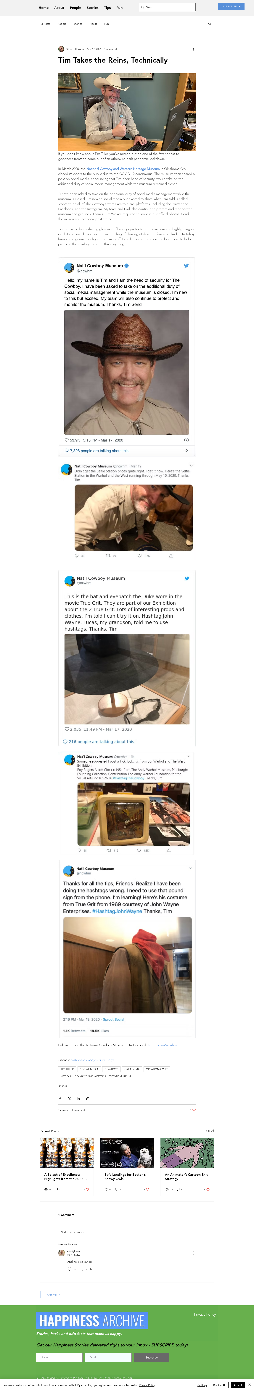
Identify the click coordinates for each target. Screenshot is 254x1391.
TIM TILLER (67, 1069)
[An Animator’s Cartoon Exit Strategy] (187, 1153)
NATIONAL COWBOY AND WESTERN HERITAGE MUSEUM (96, 1076)
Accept (238, 1385)
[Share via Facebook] (60, 1098)
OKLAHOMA (132, 1069)
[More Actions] (193, 1253)
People (62, 23)
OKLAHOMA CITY (157, 1069)
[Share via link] (87, 1098)
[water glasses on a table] (67, 1153)
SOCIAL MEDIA (89, 1069)
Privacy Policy (147, 1385)
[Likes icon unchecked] (69, 1269)
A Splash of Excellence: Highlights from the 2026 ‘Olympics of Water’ (63, 1176)
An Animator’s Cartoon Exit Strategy (186, 1176)
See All (210, 1130)
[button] (209, 23)
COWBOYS (111, 1069)
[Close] (249, 1385)
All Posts (45, 23)
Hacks (93, 23)
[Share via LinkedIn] (78, 1098)
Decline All (219, 1385)
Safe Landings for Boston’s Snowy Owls (125, 1176)
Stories (78, 23)
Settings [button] (202, 1385)
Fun (106, 23)
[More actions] (193, 49)
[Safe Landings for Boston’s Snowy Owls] (127, 1153)
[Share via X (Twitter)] (69, 1098)
